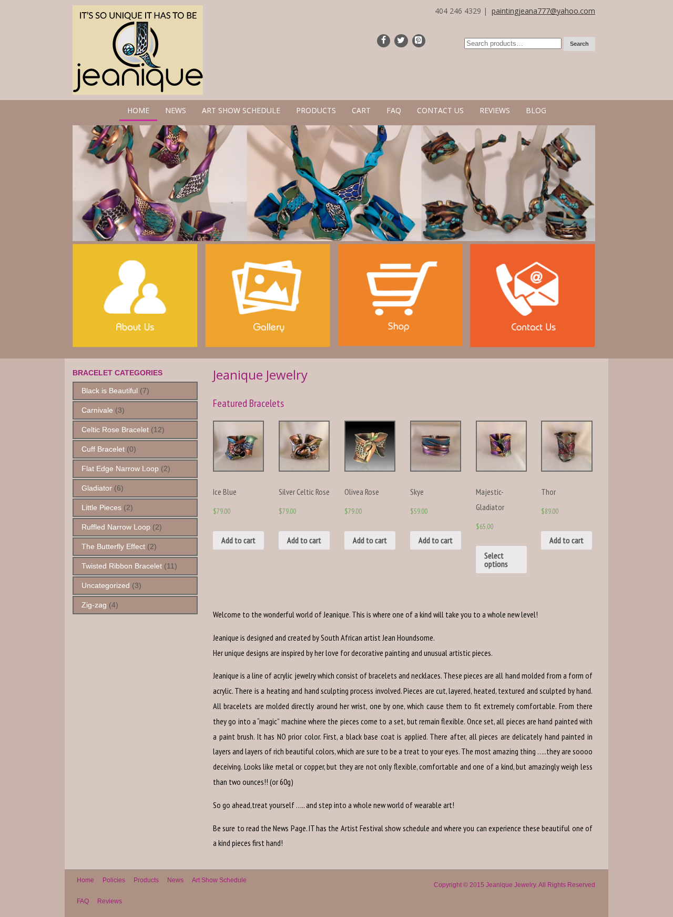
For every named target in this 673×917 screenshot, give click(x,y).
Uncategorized (105, 585)
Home (138, 110)
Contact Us (440, 110)
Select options (496, 559)
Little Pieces (101, 507)
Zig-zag (94, 605)
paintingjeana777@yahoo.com (543, 11)
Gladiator (96, 488)
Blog (536, 110)
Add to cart (238, 540)
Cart (361, 110)
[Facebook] (383, 40)
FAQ (393, 110)
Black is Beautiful (109, 390)
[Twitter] (400, 40)
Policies (114, 880)
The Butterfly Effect (113, 546)
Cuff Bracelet (103, 449)
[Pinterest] (418, 40)
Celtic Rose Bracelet (115, 429)
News (175, 110)
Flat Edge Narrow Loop (120, 468)
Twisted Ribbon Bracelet (121, 566)
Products (316, 110)
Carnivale (97, 410)
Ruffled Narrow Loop (115, 527)
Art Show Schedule (241, 110)
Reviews (495, 110)
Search (579, 44)
